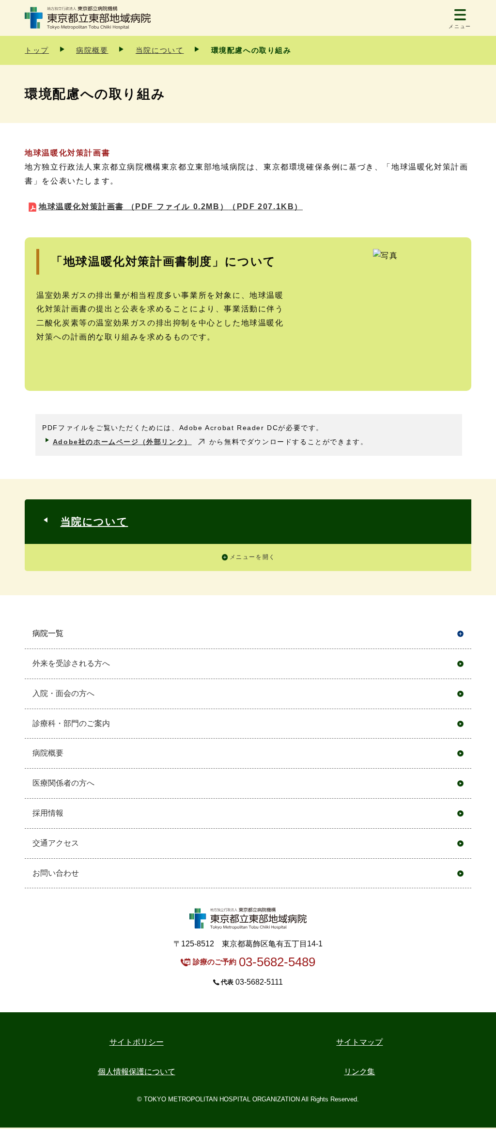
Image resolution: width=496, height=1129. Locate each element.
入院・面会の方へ (63, 693)
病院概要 (92, 50)
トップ (37, 50)
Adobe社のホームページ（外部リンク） (122, 442)
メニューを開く (253, 557)
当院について (160, 50)
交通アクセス (55, 843)
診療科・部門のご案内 (71, 723)
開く (460, 634)
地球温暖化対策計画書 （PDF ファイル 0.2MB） (171, 206)
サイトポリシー (136, 1042)
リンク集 (359, 1071)
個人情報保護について (136, 1071)
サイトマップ (359, 1042)
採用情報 (47, 813)
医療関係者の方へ (63, 783)
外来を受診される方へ (71, 663)
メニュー (460, 26)
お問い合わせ (55, 873)
